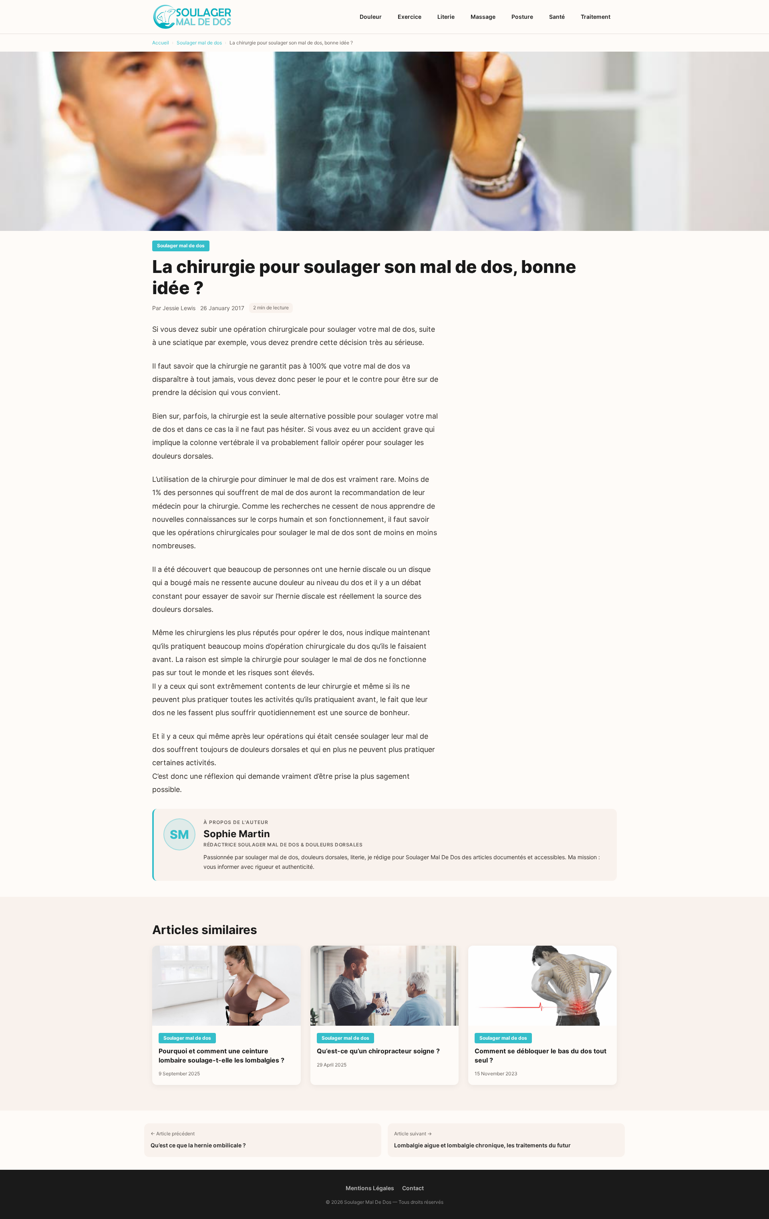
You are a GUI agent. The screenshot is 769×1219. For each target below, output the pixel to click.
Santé (557, 16)
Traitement (595, 16)
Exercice (409, 16)
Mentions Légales (370, 1188)
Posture (522, 16)
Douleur (371, 16)
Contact (413, 1188)
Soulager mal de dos (181, 246)
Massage (483, 16)
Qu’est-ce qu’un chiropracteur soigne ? (378, 1051)
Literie (446, 16)
